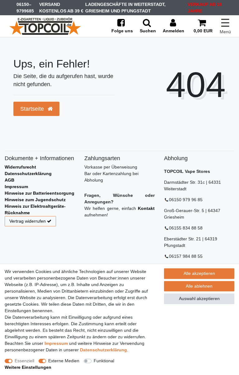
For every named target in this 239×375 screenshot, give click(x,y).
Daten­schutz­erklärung (103, 349)
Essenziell (24, 360)
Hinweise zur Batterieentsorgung (39, 193)
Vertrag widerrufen (27, 221)
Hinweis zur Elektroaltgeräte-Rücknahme (35, 209)
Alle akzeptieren (199, 273)
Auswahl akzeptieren (199, 298)
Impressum (16, 186)
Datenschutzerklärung (28, 173)
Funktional (104, 360)
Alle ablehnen (199, 286)
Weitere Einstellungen (28, 367)
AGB (9, 180)
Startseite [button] (32, 109)
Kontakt (146, 208)
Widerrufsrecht (20, 166)
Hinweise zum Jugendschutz (35, 199)
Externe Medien (63, 360)
